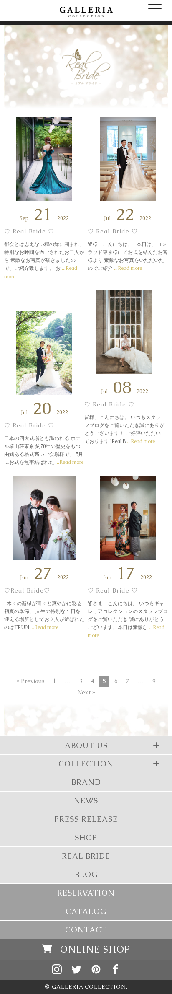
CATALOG (86, 911)
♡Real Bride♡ (27, 590)
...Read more (127, 268)
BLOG (86, 874)
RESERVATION (86, 893)
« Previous (30, 681)
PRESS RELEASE (86, 819)
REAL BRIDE (86, 856)
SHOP (86, 837)
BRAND (86, 782)
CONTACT (86, 929)
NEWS (86, 800)
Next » (86, 692)
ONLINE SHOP (95, 949)
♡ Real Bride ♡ (29, 231)
